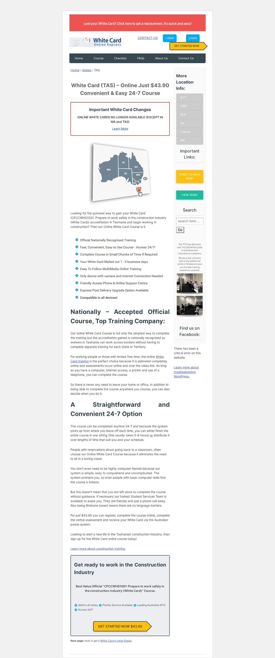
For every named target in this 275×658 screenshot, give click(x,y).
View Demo (190, 194)
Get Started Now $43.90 (120, 626)
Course (99, 58)
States (86, 70)
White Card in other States (116, 640)
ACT (183, 97)
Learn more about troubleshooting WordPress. (186, 372)
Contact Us (148, 38)
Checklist (120, 58)
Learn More (120, 128)
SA (182, 123)
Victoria (185, 131)
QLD (183, 114)
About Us (161, 58)
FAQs (140, 58)
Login (169, 38)
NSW (183, 106)
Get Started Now (186, 45)
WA (182, 140)
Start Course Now (189, 176)
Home (79, 58)
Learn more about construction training (97, 548)
